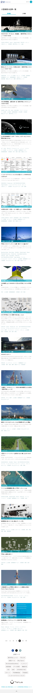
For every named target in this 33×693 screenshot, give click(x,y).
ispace (11, 42)
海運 (17, 151)
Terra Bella (11, 255)
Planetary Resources (5, 254)
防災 (26, 630)
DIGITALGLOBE (4, 496)
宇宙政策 (25, 672)
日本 (14, 151)
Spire (7, 255)
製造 (24, 292)
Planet (28, 252)
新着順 (9, 13)
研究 (30, 529)
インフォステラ (23, 328)
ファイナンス (11, 330)
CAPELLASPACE (5, 42)
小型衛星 (10, 44)
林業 (26, 562)
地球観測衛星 (13, 77)
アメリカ (25, 110)
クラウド (27, 148)
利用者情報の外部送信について (25, 686)
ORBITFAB (3, 75)
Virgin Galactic (4, 184)
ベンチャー (10, 258)
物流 (19, 151)
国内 (2, 331)
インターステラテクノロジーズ (12, 328)
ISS (9, 110)
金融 (22, 44)
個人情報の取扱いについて (11, 686)
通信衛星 (23, 364)
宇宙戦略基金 (16, 672)
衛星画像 (3, 78)
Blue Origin (11, 252)
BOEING (3, 529)
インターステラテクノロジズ (14, 184)
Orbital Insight (17, 42)
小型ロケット (4, 44)
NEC (2, 292)
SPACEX (22, 42)
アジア (21, 110)
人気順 (24, 13)
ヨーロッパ (9, 219)
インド (8, 75)
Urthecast (17, 255)
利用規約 (3, 686)
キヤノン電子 (4, 330)
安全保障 (20, 112)
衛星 (10, 364)
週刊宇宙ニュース (16, 44)
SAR (20, 217)
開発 (25, 186)
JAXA (12, 110)
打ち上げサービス (16, 186)
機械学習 (19, 630)
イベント (22, 148)
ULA (17, 326)
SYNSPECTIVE (25, 217)
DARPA (2, 110)
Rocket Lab (9, 183)
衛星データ (12, 660)
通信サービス (23, 260)
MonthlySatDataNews (12, 663)
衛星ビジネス (24, 151)
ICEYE (11, 217)
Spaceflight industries (22, 254)
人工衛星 (23, 75)
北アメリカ (3, 465)
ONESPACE (3, 183)
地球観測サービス (5, 77)
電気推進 (9, 531)
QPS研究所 (16, 217)
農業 (15, 78)
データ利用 (13, 75)
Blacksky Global (4, 252)
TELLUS (9, 148)
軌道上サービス (9, 78)
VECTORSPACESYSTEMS (19, 183)
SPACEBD (16, 110)
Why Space (21, 660)
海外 (16, 260)
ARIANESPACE (4, 462)
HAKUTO (3, 326)
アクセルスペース (15, 148)
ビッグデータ (10, 150)
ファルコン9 (4, 258)
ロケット (27, 42)
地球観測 (28, 75)
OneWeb (17, 252)
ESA (6, 110)
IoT (2, 148)
